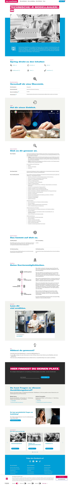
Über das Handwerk (23, 1)
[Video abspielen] (35, 124)
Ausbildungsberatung (30, 473)
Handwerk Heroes (13, 470)
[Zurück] (7, 443)
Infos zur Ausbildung (31, 1)
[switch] (25, 483)
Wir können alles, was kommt (14, 467)
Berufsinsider (29, 470)
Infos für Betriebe (39, 1)
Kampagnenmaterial (47, 467)
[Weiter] (63, 443)
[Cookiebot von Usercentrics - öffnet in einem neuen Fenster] (6, 483)
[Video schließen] (68, 2)
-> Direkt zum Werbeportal (48, 473)
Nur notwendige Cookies (61, 479)
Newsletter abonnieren (47, 470)
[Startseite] (11, 1)
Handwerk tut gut (12, 473)
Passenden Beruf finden (30, 467)
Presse (44, 1)
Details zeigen (44, 483)
